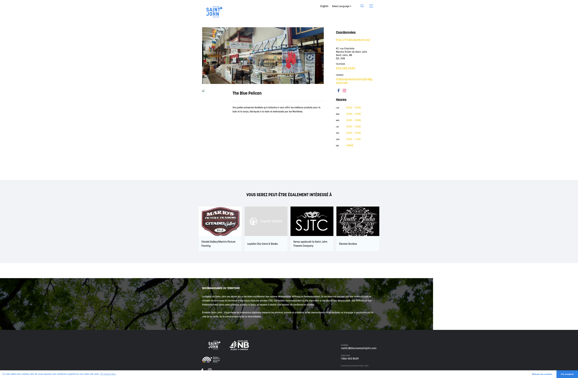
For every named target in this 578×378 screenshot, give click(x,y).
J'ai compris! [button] (567, 374)
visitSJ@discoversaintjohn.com (358, 348)
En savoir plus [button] (108, 374)
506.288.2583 (345, 68)
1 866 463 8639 (350, 358)
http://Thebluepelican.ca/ (353, 40)
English (324, 6)
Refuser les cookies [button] (542, 374)
